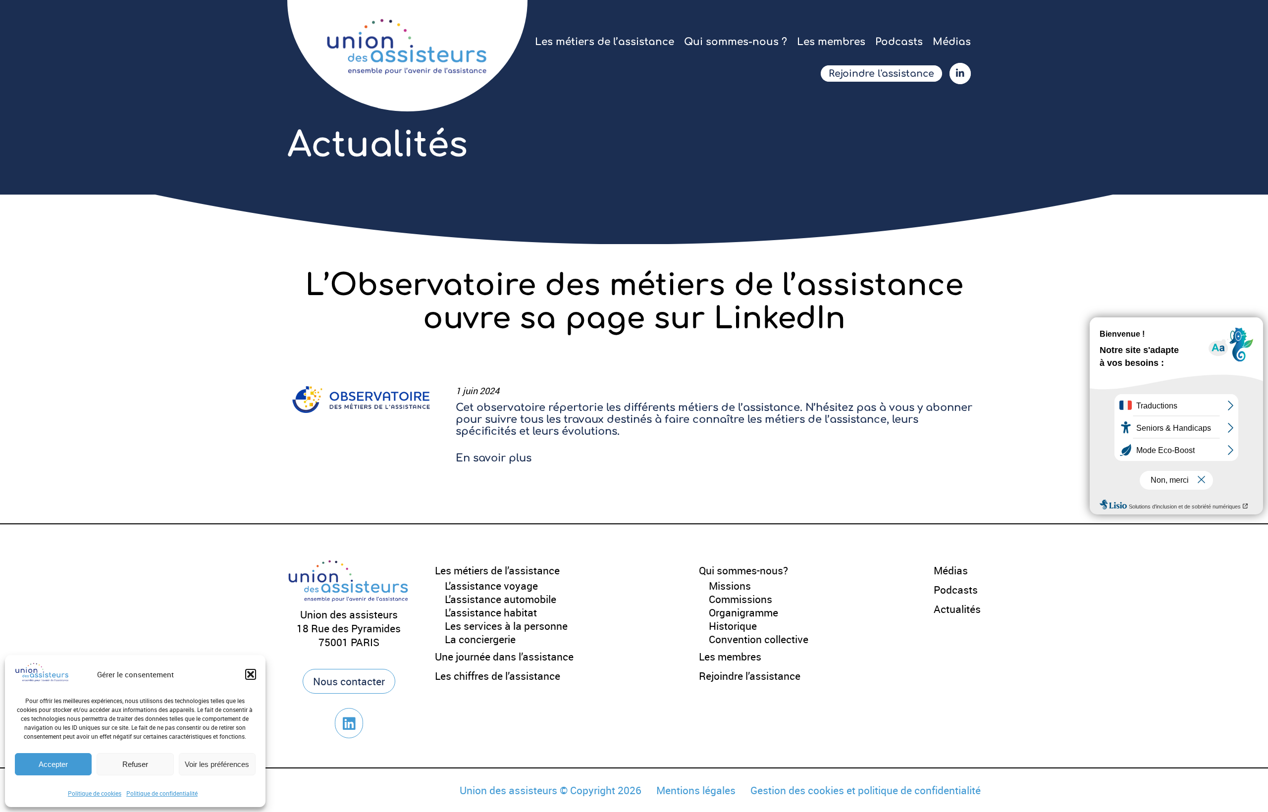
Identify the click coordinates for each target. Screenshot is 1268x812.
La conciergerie (480, 639)
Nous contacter (349, 681)
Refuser (135, 764)
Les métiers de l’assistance (604, 42)
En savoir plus (493, 458)
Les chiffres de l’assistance (497, 676)
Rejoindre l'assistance (881, 73)
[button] (251, 674)
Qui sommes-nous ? (735, 42)
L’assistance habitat (491, 612)
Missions (730, 586)
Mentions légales (696, 790)
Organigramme (743, 612)
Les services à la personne (506, 626)
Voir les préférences (217, 764)
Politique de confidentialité (162, 793)
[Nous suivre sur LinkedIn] (349, 723)
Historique (733, 626)
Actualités (957, 609)
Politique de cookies (94, 793)
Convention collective (758, 639)
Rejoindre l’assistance (749, 676)
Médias (952, 42)
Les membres (831, 42)
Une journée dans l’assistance (504, 656)
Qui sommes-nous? (743, 570)
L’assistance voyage (491, 586)
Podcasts (899, 42)
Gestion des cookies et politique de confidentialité (865, 790)
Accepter (53, 764)
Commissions (740, 599)
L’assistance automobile (500, 599)
